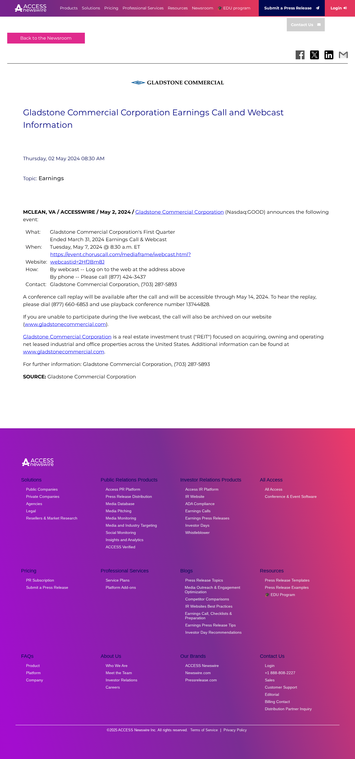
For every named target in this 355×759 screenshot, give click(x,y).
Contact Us (302, 24)
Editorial (272, 694)
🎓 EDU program (233, 8)
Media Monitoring (121, 518)
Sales (270, 680)
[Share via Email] (343, 54)
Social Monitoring (121, 532)
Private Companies (42, 496)
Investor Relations (121, 680)
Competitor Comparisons (207, 599)
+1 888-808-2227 (280, 673)
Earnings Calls (198, 511)
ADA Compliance (200, 503)
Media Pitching (118, 511)
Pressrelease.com (201, 680)
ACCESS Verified (120, 547)
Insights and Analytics (124, 540)
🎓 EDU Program (280, 594)
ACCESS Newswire (202, 665)
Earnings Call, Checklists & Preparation (208, 615)
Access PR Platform (123, 489)
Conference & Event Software (291, 496)
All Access (273, 489)
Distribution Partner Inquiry (288, 709)
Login (336, 8)
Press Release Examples (287, 587)
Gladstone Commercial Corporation (179, 212)
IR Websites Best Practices (208, 606)
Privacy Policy (235, 730)
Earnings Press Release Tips (210, 625)
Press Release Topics (204, 580)
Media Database (120, 503)
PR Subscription (40, 580)
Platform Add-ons (121, 587)
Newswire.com (198, 673)
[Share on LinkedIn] (328, 54)
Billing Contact (277, 701)
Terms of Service (204, 730)
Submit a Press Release (288, 8)
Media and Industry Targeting (131, 525)
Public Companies (42, 489)
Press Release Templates (287, 580)
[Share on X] (314, 54)
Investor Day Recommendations (213, 632)
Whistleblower (197, 532)
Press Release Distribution (129, 496)
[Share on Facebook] (300, 54)
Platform (33, 673)
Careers (113, 687)
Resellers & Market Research (51, 518)
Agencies (34, 503)
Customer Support (281, 687)
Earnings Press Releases (207, 518)
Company (34, 680)
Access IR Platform (202, 489)
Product (33, 665)
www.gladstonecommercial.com (65, 324)
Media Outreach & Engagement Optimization (212, 589)
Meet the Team (119, 673)
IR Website (194, 496)
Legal (31, 511)
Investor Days (197, 525)
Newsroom (202, 8)
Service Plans (118, 580)
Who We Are (117, 665)
